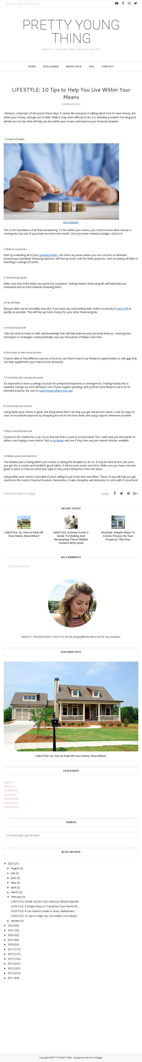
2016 (11, 954)
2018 (11, 944)
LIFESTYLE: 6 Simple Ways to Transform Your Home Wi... (45, 906)
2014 (11, 963)
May (13, 882)
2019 (11, 940)
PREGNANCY (11, 807)
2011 (11, 978)
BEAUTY (9, 782)
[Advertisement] (31, 1012)
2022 (11, 925)
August (15, 868)
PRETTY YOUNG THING (71, 31)
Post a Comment (18, 566)
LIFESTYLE (10, 794)
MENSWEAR (11, 798)
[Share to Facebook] (115, 493)
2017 (11, 949)
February (16, 896)
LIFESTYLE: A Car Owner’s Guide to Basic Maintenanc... (43, 911)
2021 (11, 930)
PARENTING (11, 803)
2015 (11, 958)
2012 (11, 973)
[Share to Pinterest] (128, 493)
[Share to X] (121, 493)
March (14, 892)
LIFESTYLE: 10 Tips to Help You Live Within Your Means (44, 916)
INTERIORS (10, 790)
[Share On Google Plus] (135, 493)
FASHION (9, 786)
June (13, 878)
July (13, 873)
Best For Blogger (95, 1057)
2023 (11, 863)
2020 (11, 935)
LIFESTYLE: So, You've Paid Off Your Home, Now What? (71, 756)
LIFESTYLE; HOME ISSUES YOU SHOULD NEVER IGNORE (45, 901)
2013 (11, 968)
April (13, 887)
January (15, 920)
